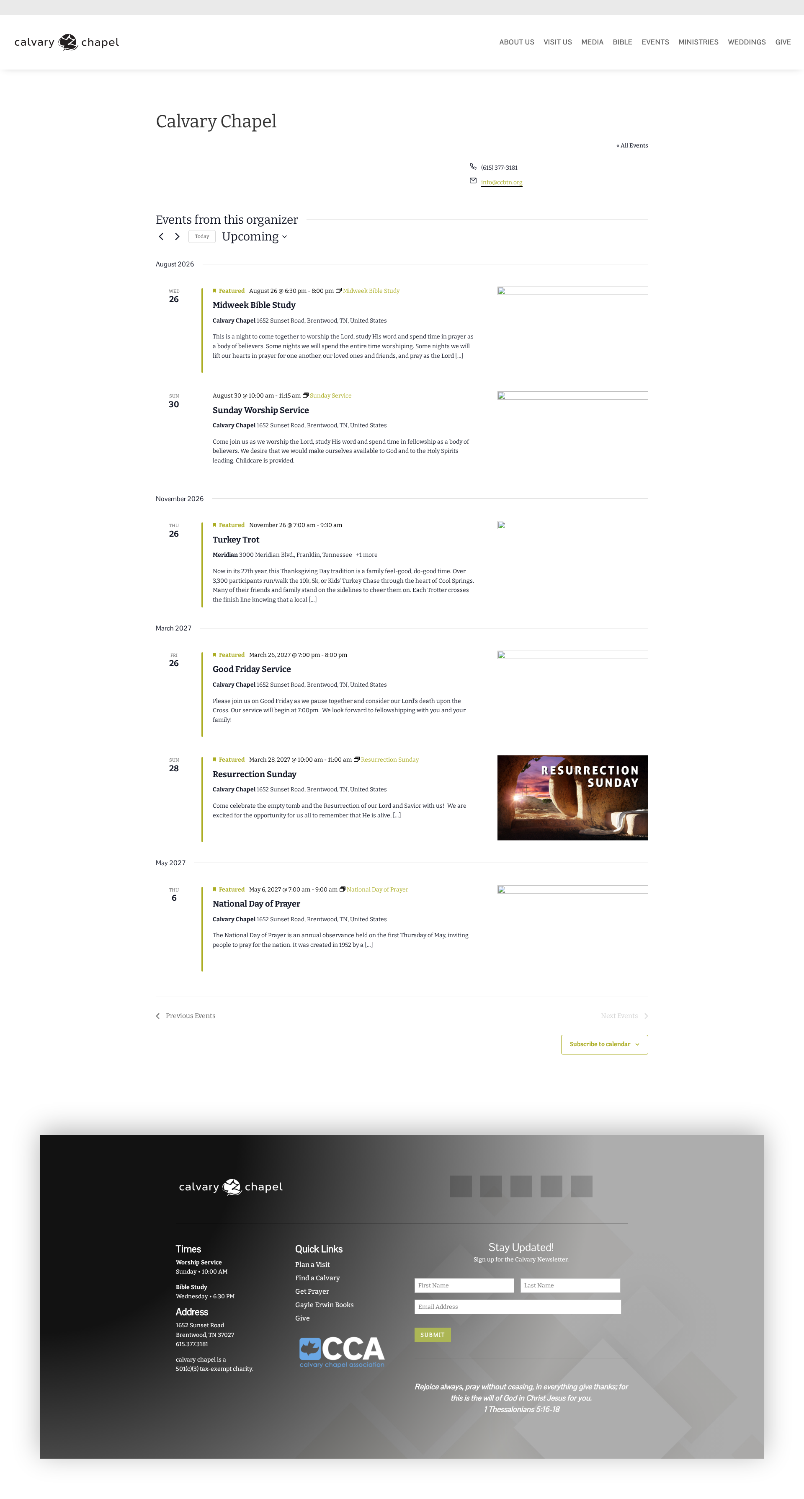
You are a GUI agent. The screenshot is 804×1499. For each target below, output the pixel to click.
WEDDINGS (747, 42)
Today (202, 236)
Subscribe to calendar (600, 1044)
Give (302, 1318)
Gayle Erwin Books (324, 1305)
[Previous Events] (161, 237)
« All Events (632, 145)
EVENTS (656, 42)
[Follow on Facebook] (785, 8)
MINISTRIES (699, 42)
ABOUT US (517, 42)
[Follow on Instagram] (770, 8)
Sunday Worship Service (261, 410)
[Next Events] (177, 237)
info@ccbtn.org (502, 182)
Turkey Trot (236, 540)
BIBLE (623, 42)
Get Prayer (312, 1291)
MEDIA (593, 42)
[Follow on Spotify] (755, 8)
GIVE (783, 42)
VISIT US (558, 42)
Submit (432, 1335)
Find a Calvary (317, 1278)
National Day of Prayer (256, 904)
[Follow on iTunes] (725, 8)
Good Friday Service (252, 669)
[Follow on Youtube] (740, 8)
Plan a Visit (312, 1265)
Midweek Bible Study (254, 305)
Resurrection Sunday (254, 774)
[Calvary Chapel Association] (342, 1371)
